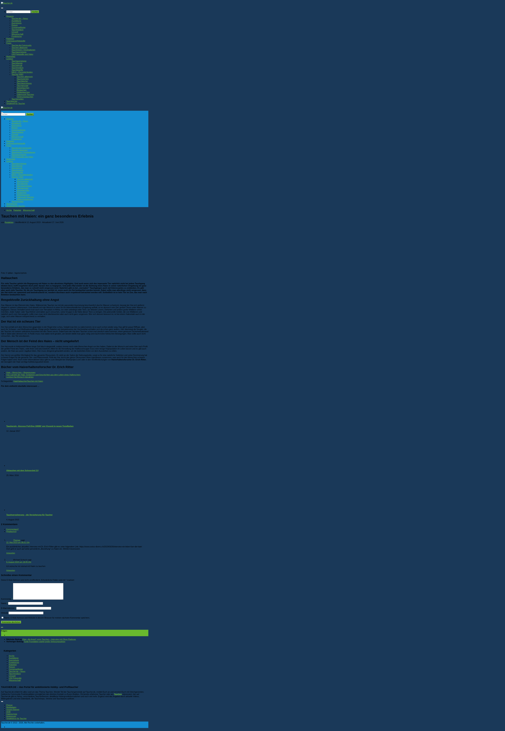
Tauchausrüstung (19, 52)
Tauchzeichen (23, 79)
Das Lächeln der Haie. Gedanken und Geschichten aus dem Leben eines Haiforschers (43, 375)
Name (4, 603)
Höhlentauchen (23, 92)
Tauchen (118, 694)
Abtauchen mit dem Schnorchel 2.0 (22, 470)
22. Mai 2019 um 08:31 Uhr (18, 542)
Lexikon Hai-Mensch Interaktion (20, 377)
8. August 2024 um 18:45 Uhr (18, 562)
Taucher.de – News (20, 18)
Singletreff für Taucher (15, 103)
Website (4, 613)
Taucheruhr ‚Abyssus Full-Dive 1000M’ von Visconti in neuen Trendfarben (40, 426)
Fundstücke (17, 36)
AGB (8, 712)
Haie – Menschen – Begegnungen (20, 372)
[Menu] (2, 701)
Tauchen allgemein (19, 47)
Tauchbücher (22, 81)
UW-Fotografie (15, 678)
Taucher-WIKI (17, 74)
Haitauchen (22, 381)
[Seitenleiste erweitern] (2, 627)
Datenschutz (11, 714)
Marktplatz (10, 56)
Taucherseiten (18, 99)
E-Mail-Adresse (8, 608)
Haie (15, 381)
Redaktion (9, 222)
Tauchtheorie (17, 63)
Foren (8, 43)
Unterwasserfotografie (15, 41)
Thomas (16, 540)
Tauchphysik (17, 65)
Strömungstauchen (25, 97)
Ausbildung (16, 21)
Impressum (11, 716)
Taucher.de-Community (22, 45)
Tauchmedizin (17, 30)
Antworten (10, 553)
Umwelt (15, 32)
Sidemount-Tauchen (25, 94)
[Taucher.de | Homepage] (6, 3)
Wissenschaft (17, 34)
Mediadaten (11, 707)
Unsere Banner (12, 709)
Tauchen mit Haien (35, 381)
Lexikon (9, 59)
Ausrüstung (16, 23)
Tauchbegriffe (17, 70)
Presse (9, 705)
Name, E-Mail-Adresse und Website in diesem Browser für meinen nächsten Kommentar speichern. (47, 618)
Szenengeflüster (19, 27)
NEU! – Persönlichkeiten (22, 72)
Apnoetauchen (23, 88)
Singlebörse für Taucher (16, 718)
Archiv (9, 210)
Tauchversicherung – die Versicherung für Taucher (29, 515)
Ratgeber (10, 38)
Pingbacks (11, 531)
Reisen (15, 25)
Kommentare (12, 529)
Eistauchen (21, 90)
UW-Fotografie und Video (22, 54)
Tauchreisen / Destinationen (23, 50)
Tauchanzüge (22, 85)
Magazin (10, 16)
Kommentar (6, 599)
